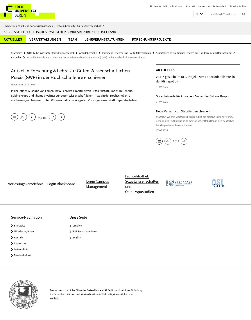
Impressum (204, 6)
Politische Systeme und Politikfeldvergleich (126, 53)
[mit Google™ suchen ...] (243, 14)
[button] (199, 14)
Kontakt (190, 6)
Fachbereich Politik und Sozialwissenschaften (29, 26)
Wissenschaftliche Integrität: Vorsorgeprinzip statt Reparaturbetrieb (94, 100)
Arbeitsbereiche (88, 53)
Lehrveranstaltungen (105, 39)
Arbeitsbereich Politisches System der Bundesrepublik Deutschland (194, 53)
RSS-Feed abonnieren (85, 231)
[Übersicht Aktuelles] (14, 117)
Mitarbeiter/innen (173, 6)
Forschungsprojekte (151, 39)
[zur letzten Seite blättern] (61, 117)
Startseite (155, 6)
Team (72, 39)
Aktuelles (13, 39)
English (77, 237)
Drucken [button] (77, 225)
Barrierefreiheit (238, 6)
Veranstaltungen (45, 39)
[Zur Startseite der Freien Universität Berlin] (31, 11)
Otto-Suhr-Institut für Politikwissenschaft (80, 26)
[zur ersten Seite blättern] (23, 117)
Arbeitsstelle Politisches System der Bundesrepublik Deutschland (60, 32)
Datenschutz (220, 6)
